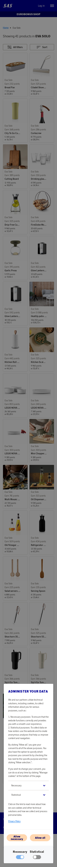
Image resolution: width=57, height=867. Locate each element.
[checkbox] (37, 857)
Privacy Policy (14, 821)
